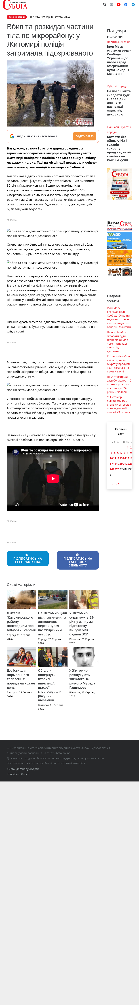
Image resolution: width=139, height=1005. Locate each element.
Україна (125, 42)
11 (114, 458)
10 (111, 458)
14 (124, 458)
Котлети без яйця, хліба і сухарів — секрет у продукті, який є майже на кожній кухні (119, 148)
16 (130, 458)
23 (130, 463)
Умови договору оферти (23, 769)
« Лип (115, 484)
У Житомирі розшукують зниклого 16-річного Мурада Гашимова (82, 679)
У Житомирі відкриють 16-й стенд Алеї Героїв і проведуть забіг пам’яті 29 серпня (119, 404)
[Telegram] (133, 4)
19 (117, 463)
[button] (104, 4)
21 (124, 463)
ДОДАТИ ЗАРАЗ (85, 136)
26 (117, 469)
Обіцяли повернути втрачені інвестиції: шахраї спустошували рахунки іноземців (50, 685)
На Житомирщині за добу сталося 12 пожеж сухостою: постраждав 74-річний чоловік (119, 384)
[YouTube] (118, 4)
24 (111, 469)
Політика (113, 42)
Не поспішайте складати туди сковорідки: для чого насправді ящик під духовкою (119, 102)
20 (121, 463)
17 (111, 463)
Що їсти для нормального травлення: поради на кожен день (21, 679)
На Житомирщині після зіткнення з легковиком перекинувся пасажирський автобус (52, 623)
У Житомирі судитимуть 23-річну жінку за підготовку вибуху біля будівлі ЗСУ (81, 623)
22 (127, 463)
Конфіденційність (18, 774)
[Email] (111, 4)
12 (117, 458)
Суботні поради (117, 86)
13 (121, 458)
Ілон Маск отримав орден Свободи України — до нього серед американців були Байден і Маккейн (119, 60)
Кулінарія (113, 127)
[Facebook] (126, 4)
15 (127, 458)
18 (114, 463)
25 (114, 469)
